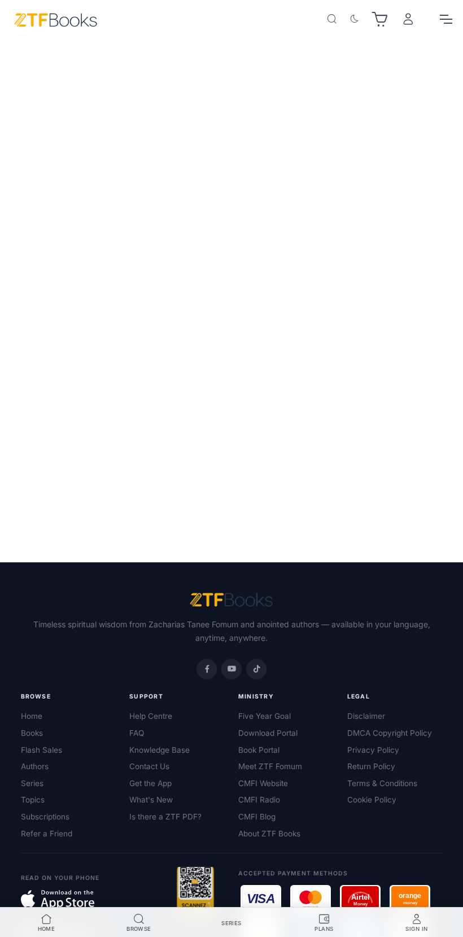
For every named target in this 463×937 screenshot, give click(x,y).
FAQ (136, 733)
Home (31, 716)
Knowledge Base (159, 749)
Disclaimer (366, 716)
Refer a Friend (46, 833)
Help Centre (150, 716)
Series (32, 783)
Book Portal (258, 749)
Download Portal (268, 733)
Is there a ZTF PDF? (165, 816)
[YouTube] (231, 669)
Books (32, 733)
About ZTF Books (269, 833)
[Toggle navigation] (445, 19)
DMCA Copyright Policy (389, 733)
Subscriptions (45, 816)
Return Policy (371, 766)
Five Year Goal (264, 716)
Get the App (150, 783)
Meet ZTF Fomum (270, 766)
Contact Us (149, 766)
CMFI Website (263, 783)
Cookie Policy (371, 799)
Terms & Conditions (382, 783)
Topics (33, 799)
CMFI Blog (257, 816)
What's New (151, 799)
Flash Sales (41, 749)
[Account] (408, 19)
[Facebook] (206, 669)
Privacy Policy (373, 749)
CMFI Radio (259, 799)
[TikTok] (256, 669)
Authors (35, 766)
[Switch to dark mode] (354, 19)
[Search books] (332, 19)
